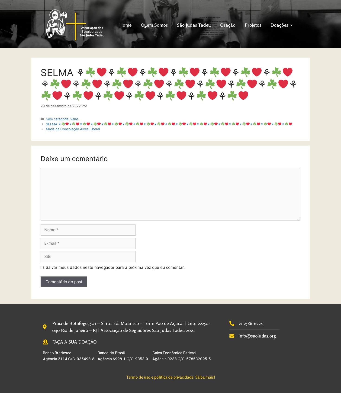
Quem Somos (154, 25)
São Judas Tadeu (194, 25)
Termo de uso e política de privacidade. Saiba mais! (170, 377)
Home (125, 25)
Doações (279, 25)
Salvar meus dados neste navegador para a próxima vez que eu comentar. (115, 267)
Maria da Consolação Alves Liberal (73, 129)
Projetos (253, 25)
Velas (74, 119)
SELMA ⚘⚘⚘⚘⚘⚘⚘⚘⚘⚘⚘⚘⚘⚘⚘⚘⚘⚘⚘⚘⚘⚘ (165, 124)
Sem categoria (57, 119)
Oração (227, 25)
